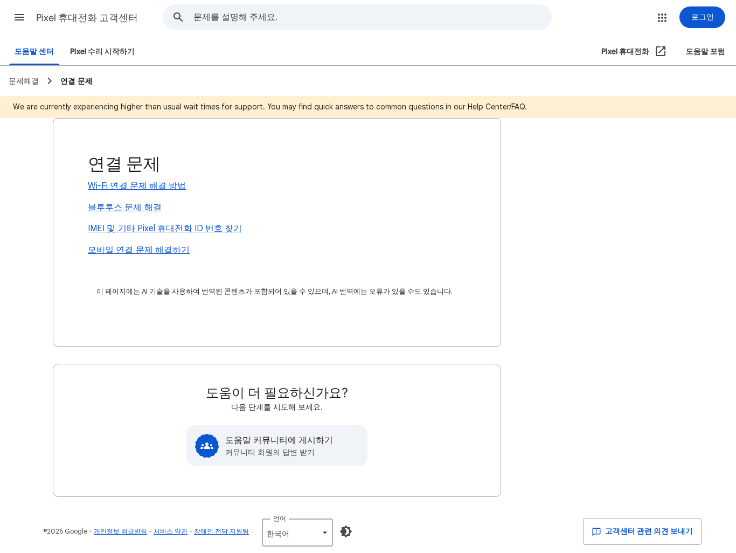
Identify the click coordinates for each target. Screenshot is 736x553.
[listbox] (297, 533)
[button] (19, 17)
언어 (279, 518)
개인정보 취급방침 (120, 531)
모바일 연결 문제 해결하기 (139, 250)
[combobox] (372, 17)
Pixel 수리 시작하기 (102, 51)
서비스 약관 (171, 531)
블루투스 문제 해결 (125, 207)
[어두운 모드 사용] (346, 531)
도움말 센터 (34, 51)
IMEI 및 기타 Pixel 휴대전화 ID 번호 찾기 (165, 228)
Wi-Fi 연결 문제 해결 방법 (137, 186)
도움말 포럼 (705, 51)
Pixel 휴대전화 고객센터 (87, 18)
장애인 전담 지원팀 (221, 531)
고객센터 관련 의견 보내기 (648, 531)
